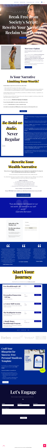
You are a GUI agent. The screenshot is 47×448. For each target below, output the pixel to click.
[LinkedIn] (23, 399)
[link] (12, 286)
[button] (37, 286)
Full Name (3, 403)
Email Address (20, 403)
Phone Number (35, 403)
